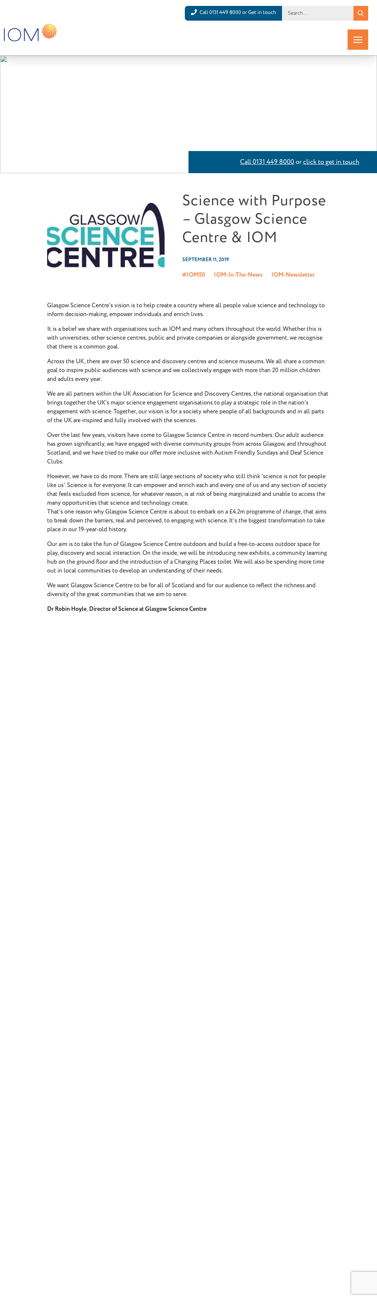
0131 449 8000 (225, 12)
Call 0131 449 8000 (267, 162)
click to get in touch (331, 162)
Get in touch (262, 12)
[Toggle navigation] (358, 39)
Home (51, 65)
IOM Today (75, 65)
